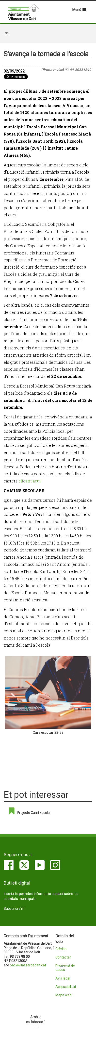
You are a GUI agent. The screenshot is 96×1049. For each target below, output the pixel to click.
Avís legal (62, 978)
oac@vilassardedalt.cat (28, 965)
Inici (6, 33)
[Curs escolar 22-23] (48, 692)
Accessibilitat (65, 987)
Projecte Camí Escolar (34, 813)
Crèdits (60, 949)
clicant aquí (29, 480)
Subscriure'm (14, 909)
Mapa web (63, 995)
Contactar (63, 957)
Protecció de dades (65, 968)
